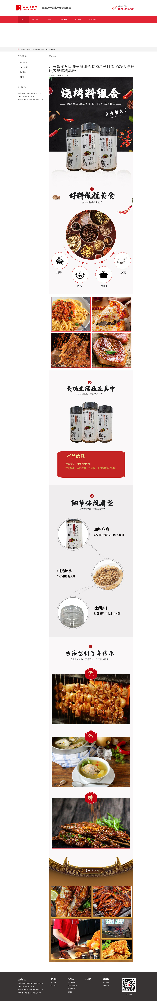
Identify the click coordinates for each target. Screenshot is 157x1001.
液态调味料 (23, 72)
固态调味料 (23, 62)
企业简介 (53, 982)
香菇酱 (22, 77)
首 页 (23, 19)
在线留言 (88, 979)
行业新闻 (106, 985)
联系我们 (92, 19)
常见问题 (106, 982)
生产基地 (78, 19)
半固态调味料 (24, 67)
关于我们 (35, 19)
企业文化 (53, 985)
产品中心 (49, 19)
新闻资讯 (64, 19)
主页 (28, 49)
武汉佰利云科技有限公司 (33, 993)
